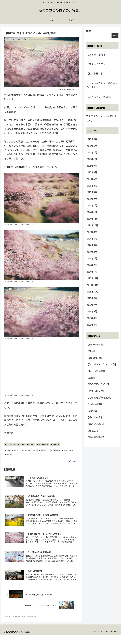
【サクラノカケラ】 (97, 64)
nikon (8, 450)
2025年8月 (91, 172)
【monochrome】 (94, 358)
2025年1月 (91, 205)
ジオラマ (16, 450)
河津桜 (9, 454)
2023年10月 (92, 291)
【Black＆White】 (96, 344)
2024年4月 (91, 252)
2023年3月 (91, 324)
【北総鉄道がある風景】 (99, 397)
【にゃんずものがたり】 (99, 96)
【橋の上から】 (94, 417)
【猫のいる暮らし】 (97, 424)
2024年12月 (92, 212)
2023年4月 (91, 318)
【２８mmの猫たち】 (97, 54)
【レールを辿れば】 (97, 371)
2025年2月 (91, 199)
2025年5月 (91, 179)
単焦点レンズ (45, 450)
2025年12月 (92, 159)
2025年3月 (91, 192)
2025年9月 (91, 166)
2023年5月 (91, 311)
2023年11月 (92, 285)
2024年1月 (91, 271)
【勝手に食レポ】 (95, 391)
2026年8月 (91, 139)
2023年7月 (91, 305)
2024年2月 (91, 265)
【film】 (91, 351)
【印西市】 (55, 444)
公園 (35, 450)
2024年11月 (92, 219)
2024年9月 (91, 232)
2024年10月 (92, 225)
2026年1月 (91, 152)
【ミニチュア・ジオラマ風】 (16, 444)
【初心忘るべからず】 (98, 384)
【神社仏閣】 (93, 430)
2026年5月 (91, 146)
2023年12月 (92, 278)
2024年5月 (91, 245)
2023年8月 (91, 298)
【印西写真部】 (44, 444)
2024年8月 (91, 238)
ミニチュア (26, 450)
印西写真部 (56, 450)
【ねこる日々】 (94, 73)
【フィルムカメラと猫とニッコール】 (101, 85)
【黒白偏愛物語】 (95, 437)
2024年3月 (91, 258)
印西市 (66, 450)
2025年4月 (91, 185)
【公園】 (32, 444)
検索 (88, 31)
